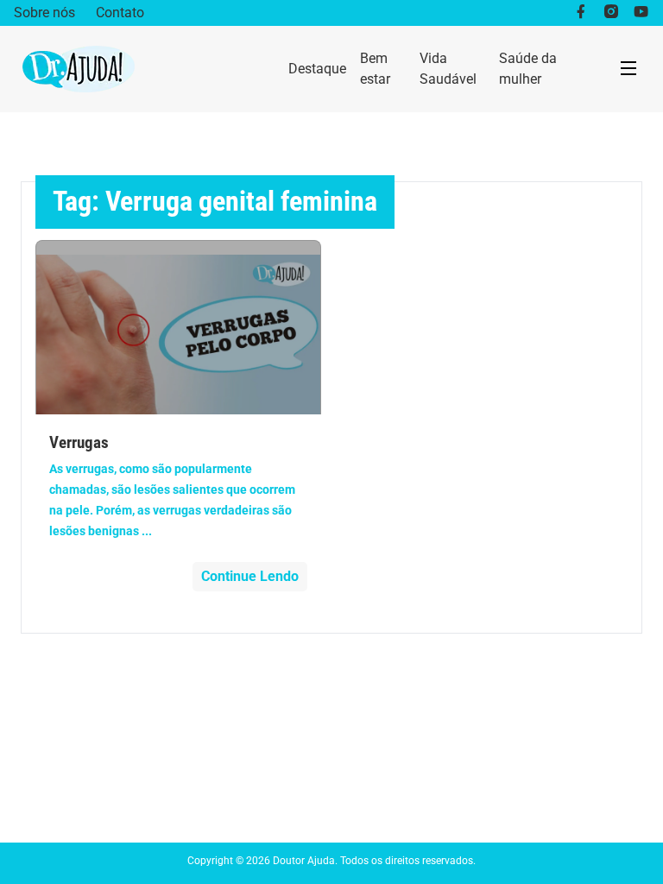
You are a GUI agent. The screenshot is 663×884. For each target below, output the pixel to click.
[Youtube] (641, 13)
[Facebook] (580, 13)
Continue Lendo (250, 576)
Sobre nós (44, 12)
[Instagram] (611, 13)
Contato (120, 12)
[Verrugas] (178, 327)
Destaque (317, 68)
